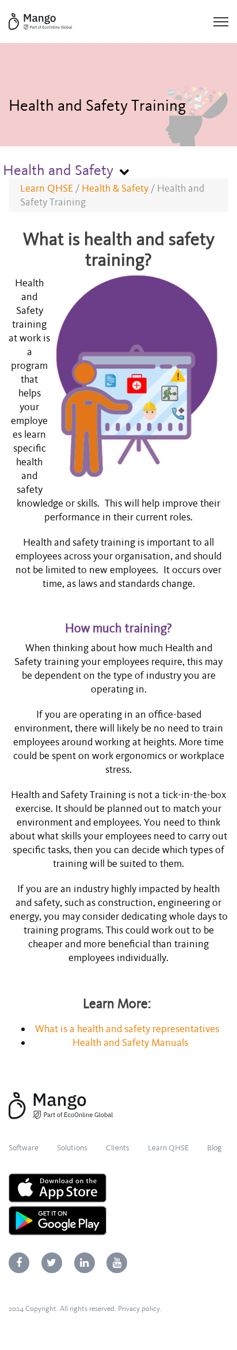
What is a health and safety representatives (127, 1028)
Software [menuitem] (24, 1148)
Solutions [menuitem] (72, 1148)
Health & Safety (115, 188)
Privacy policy (139, 1308)
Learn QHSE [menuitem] (168, 1148)
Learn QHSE (46, 188)
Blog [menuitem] (214, 1148)
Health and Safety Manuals (130, 1042)
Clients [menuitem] (117, 1148)
